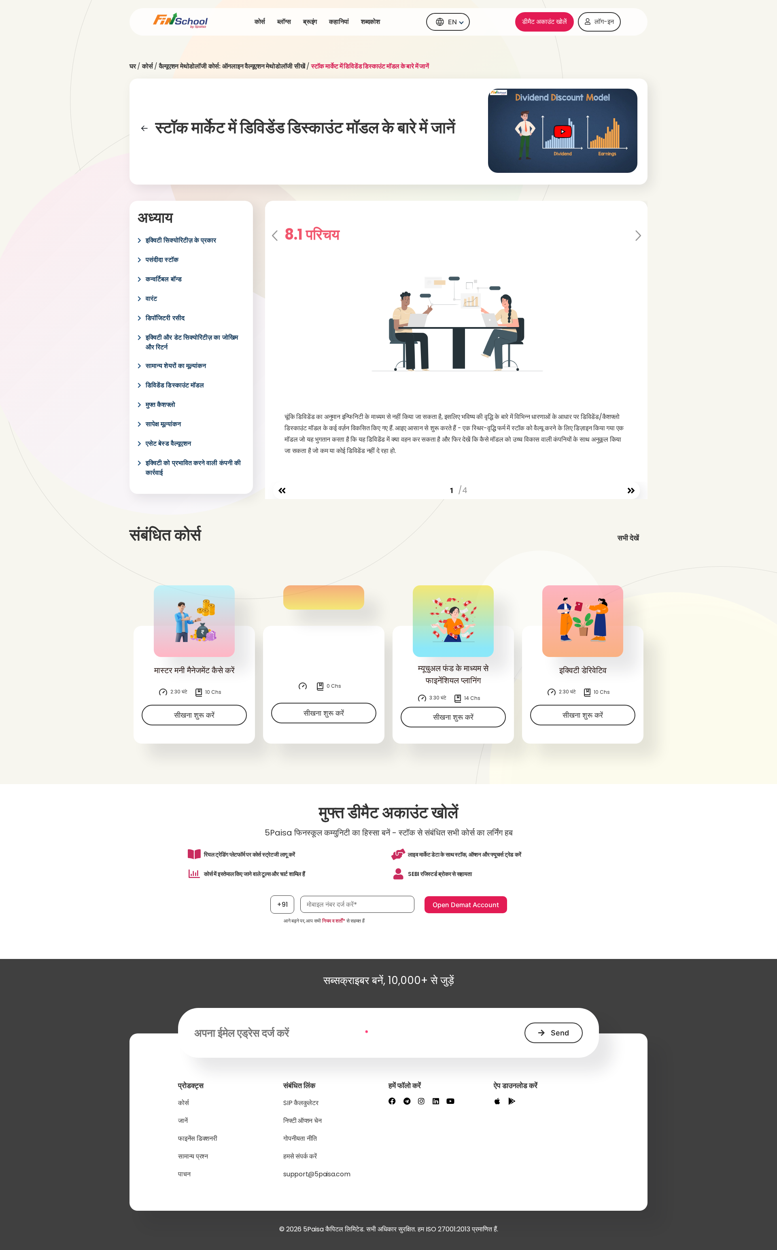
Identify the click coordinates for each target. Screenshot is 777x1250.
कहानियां (339, 21)
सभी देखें (628, 538)
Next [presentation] (637, 236)
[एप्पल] (497, 1101)
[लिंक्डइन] (435, 1101)
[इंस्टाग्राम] (421, 1101)
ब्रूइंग (310, 21)
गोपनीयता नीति (300, 1138)
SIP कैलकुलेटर (300, 1103)
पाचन (184, 1174)
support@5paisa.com (316, 1174)
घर (133, 66)
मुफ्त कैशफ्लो (160, 404)
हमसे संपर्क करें (300, 1156)
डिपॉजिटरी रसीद (165, 318)
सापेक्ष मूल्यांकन (163, 424)
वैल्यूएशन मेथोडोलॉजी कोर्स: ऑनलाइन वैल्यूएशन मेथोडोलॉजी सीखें (232, 66)
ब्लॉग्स (284, 21)
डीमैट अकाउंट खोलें (544, 21)
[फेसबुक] (392, 1101)
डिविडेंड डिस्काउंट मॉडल (175, 385)
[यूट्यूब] (450, 1101)
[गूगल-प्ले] (512, 1101)
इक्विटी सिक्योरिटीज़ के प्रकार (181, 240)
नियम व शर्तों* (333, 920)
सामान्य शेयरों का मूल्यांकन (176, 365)
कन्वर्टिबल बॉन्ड (164, 279)
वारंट (151, 298)
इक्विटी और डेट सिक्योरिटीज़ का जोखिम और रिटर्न (192, 342)
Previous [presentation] (275, 236)
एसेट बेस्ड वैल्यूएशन (168, 443)
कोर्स (260, 21)
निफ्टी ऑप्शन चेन (302, 1120)
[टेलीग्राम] (406, 1101)
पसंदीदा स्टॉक (162, 259)
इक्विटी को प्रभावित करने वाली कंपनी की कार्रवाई (193, 467)
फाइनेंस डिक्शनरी (197, 1138)
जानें (183, 1120)
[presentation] (282, 491)
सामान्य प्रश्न (193, 1156)
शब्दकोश (370, 21)
